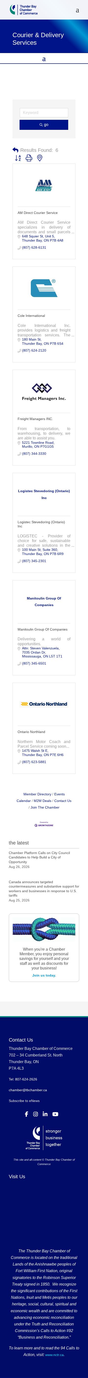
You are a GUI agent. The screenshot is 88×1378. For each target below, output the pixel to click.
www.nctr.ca (54, 1355)
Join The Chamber (45, 807)
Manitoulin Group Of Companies (42, 629)
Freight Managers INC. (35, 419)
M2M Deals (42, 801)
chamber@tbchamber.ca (28, 1090)
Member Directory (37, 794)
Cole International (31, 316)
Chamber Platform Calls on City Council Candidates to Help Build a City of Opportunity (39, 857)
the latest (19, 842)
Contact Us (62, 801)
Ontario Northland (31, 732)
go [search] (46, 124)
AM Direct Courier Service (38, 213)
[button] (15, 150)
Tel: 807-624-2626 (23, 1079)
